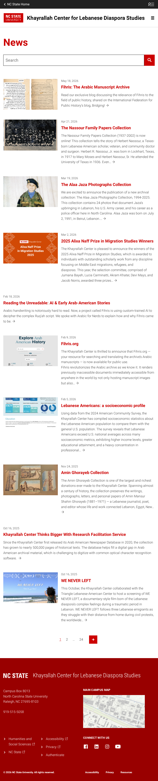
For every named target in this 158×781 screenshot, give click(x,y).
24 (81, 639)
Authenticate (55, 755)
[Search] (149, 60)
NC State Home (18, 4)
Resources (126, 772)
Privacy (110, 772)
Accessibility (92, 772)
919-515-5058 (13, 712)
